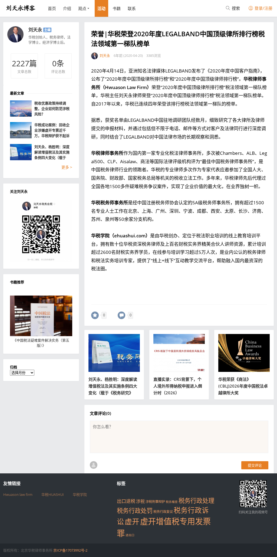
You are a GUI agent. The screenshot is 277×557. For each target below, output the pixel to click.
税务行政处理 (196, 500)
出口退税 (126, 501)
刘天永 (35, 30)
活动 (101, 8)
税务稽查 (172, 502)
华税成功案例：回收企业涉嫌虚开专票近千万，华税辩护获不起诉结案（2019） (52, 130)
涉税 (140, 501)
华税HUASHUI (52, 494)
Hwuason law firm (17, 494)
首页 (52, 8)
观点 (82, 8)
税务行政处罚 (135, 510)
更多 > (66, 167)
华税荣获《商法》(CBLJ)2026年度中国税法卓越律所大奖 (243, 385)
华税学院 (80, 494)
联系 (132, 8)
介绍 (67, 8)
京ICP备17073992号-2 (70, 550)
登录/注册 (262, 8)
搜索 (235, 8)
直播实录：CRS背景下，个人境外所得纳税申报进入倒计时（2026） (177, 385)
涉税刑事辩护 (155, 501)
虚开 (132, 521)
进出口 (130, 535)
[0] (95, 315)
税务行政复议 (163, 511)
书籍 (117, 8)
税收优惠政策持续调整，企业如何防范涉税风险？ (52, 108)
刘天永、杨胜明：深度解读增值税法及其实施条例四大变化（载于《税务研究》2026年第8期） (53, 152)
